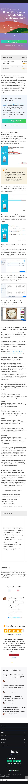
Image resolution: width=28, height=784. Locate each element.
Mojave (8, 353)
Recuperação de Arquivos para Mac (10, 9)
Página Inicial (5, 8)
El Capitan (20, 353)
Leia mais (13, 657)
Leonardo (21, 598)
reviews (19, 634)
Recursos (3, 726)
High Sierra (13, 353)
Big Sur (20, 351)
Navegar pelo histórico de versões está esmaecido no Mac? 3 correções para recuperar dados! (14, 709)
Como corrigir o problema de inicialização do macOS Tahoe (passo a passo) (13, 699)
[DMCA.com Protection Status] (16, 770)
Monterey (15, 351)
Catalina (3, 353)
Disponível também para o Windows (14, 45)
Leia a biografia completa (14, 617)
